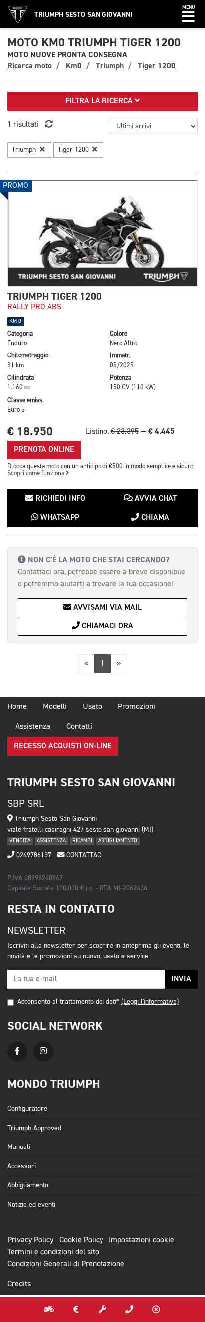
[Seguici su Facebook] (17, 1051)
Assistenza (32, 727)
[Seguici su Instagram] (43, 1051)
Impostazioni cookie (141, 1240)
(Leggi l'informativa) (150, 1001)
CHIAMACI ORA (106, 626)
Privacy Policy (30, 1240)
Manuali (18, 1147)
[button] (188, 14)
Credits (19, 1284)
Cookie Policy (81, 1240)
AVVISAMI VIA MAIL (106, 608)
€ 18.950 (30, 431)
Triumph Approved (34, 1128)
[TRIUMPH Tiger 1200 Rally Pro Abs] (102, 233)
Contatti (79, 727)
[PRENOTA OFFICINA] (102, 1309)
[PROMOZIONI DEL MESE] (75, 1309)
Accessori (21, 1166)
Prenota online (44, 450)
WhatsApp (58, 518)
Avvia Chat (155, 499)
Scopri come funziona (36, 473)
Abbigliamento (27, 1185)
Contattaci (83, 855)
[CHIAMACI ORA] (129, 1309)
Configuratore (27, 1108)
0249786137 (32, 855)
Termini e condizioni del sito (53, 1252)
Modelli (55, 707)
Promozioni (136, 707)
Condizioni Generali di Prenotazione (65, 1264)
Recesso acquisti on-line (63, 746)
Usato (92, 707)
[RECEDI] (156, 1309)
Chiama (154, 518)
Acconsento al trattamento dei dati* (68, 1001)
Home (17, 707)
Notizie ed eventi (31, 1204)
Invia (181, 979)
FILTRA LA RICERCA (100, 101)
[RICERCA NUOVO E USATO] (48, 1309)
